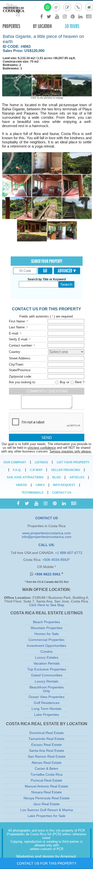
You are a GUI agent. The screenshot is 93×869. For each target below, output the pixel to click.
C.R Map (36, 470)
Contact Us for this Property (46, 863)
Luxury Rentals (46, 681)
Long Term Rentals (46, 709)
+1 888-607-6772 (68, 553)
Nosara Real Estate (46, 792)
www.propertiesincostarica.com (46, 533)
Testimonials (32, 492)
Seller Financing (65, 470)
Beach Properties (46, 622)
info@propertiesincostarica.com (46, 537)
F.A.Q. (17, 470)
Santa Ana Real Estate (46, 750)
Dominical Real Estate (46, 733)
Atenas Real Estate (46, 763)
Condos (46, 651)
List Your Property (73, 462)
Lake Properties (46, 715)
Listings (41, 462)
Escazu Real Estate (46, 745)
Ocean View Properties (46, 697)
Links (40, 485)
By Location (42, 26)
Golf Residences (47, 703)
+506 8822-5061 (48, 574)
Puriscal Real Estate (46, 780)
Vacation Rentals (46, 663)
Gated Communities (46, 675)
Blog (56, 477)
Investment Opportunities (46, 646)
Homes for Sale (46, 634)
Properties (11, 26)
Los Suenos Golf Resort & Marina (46, 810)
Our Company (14, 462)
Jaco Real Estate (46, 804)
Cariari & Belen (46, 768)
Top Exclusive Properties (46, 669)
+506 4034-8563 (55, 560)
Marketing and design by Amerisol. (46, 856)
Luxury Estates (46, 657)
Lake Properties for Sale (46, 816)
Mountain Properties (46, 628)
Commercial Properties (46, 640)
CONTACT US (46, 518)
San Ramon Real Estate (46, 756)
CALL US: (46, 545)
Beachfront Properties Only (47, 689)
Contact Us (61, 492)
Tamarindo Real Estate (46, 739)
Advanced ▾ (67, 270)
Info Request (64, 485)
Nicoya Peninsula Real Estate (47, 798)
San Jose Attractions (25, 477)
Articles (76, 477)
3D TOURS (72, 26)
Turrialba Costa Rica (46, 774)
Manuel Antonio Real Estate (46, 786)
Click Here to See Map (46, 605)
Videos (21, 485)
